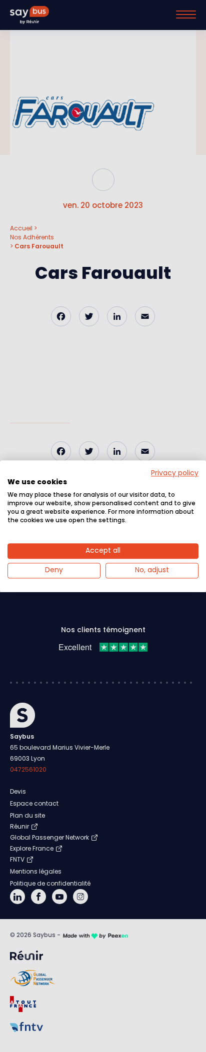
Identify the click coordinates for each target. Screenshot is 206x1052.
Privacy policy (174, 473)
